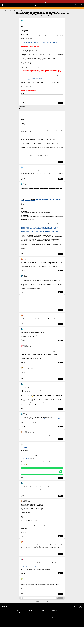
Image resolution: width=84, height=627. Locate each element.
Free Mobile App (43, 612)
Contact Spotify (43, 614)
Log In (79, 4)
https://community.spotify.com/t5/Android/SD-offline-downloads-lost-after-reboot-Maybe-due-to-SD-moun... (40, 227)
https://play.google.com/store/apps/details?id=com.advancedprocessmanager (34, 566)
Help (35, 5)
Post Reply (60, 598)
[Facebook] (80, 607)
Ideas (49, 5)
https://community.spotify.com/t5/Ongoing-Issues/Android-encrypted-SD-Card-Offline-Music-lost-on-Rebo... (39, 231)
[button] (63, 20)
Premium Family (54, 612)
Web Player (42, 610)
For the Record (19, 612)
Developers (30, 610)
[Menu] (82, 5)
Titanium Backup (23, 189)
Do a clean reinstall (26, 458)
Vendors (29, 617)
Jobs (17, 610)
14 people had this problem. (25, 102)
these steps (48, 2)
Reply (60, 162)
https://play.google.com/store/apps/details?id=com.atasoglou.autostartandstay (34, 392)
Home (7, 10)
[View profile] (22, 20)
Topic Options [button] (22, 106)
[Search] (76, 5)
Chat (42, 5)
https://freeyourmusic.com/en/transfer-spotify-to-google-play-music (32, 78)
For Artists (30, 608)
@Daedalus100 (24, 447)
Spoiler (23, 93)
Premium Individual (55, 608)
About (18, 608)
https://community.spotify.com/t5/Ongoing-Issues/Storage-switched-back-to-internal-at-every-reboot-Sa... (39, 228)
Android (12, 10)
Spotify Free (54, 617)
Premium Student (55, 614)
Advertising (30, 612)
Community (7, 5)
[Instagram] (74, 607)
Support (41, 608)
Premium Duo (54, 610)
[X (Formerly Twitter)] (77, 607)
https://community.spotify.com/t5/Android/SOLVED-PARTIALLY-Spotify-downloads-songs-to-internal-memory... (40, 42)
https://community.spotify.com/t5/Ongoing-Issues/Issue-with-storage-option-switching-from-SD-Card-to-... (39, 229)
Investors (30, 614)
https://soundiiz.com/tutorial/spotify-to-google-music (30, 79)
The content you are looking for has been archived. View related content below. (42, 8)
